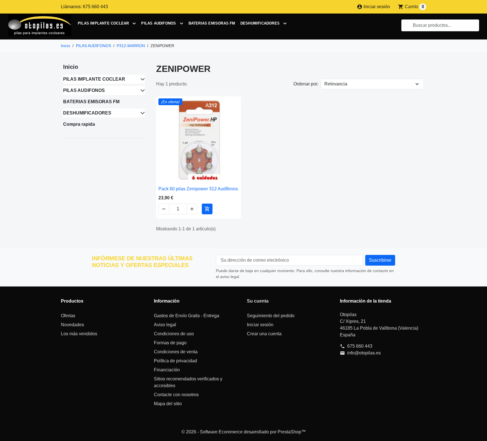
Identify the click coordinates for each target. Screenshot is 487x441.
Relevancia (335, 83)
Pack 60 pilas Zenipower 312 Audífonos (198, 188)
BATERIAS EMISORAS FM (212, 23)
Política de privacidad (175, 360)
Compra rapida (79, 124)
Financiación (167, 369)
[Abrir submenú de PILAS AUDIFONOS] (181, 23)
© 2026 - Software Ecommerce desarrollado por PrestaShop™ (243, 431)
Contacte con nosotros (176, 394)
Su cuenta (258, 301)
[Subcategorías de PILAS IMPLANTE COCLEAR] (141, 79)
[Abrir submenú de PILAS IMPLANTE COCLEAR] (134, 23)
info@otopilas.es (364, 352)
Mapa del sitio (168, 403)
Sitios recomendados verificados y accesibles (188, 382)
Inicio (70, 67)
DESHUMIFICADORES (260, 23)
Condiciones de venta (176, 351)
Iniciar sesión (260, 324)
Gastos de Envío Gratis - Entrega (186, 315)
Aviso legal (165, 324)
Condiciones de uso (174, 333)
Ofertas (68, 315)
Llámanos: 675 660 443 (84, 6)
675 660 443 (359, 346)
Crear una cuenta (264, 333)
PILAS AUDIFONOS (158, 23)
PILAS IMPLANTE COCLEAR (103, 23)
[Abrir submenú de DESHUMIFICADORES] (285, 23)
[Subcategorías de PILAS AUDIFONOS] (141, 90)
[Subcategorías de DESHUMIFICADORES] (141, 113)
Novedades (72, 324)
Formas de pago (170, 342)
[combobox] (440, 25)
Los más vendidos (79, 333)
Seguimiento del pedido (271, 315)
